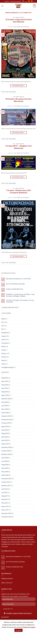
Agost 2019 (5, 426)
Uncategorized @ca (7, 367)
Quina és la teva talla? (15, 1)
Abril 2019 (4, 437)
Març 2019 (4, 440)
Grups (17, 17)
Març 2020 (4, 409)
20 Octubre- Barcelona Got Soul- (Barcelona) (18, 100)
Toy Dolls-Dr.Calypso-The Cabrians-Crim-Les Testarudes (20, 301)
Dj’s (2, 325)
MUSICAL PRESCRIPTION (14, 289)
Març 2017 (4, 503)
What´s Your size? (6, 582)
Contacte (6, 1)
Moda (3, 346)
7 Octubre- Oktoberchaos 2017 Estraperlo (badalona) (18, 191)
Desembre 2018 (6, 447)
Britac (27, 26)
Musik (3, 360)
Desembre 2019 (6, 416)
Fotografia (4, 332)
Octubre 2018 (5, 451)
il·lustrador (4, 343)
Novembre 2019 (6, 419)
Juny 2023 (4, 388)
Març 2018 (4, 471)
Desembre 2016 (6, 513)
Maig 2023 (4, 392)
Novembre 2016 (6, 517)
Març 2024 (4, 385)
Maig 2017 (4, 496)
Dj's (14, 17)
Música (22, 17)
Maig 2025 (4, 378)
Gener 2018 (5, 475)
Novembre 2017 (6, 478)
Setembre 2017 (6, 485)
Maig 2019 (4, 433)
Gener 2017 (5, 510)
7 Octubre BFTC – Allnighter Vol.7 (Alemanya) (18, 147)
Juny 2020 (4, 405)
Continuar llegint (18, 85)
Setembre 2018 (6, 454)
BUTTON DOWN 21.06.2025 (15, 284)
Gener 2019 (5, 444)
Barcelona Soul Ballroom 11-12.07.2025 (18, 278)
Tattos (3, 364)
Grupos (3, 336)
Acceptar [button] (18, 630)
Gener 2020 (5, 412)
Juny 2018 (4, 461)
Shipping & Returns (7, 578)
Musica (3, 357)
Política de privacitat (25, 613)
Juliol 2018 (4, 457)
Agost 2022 (5, 395)
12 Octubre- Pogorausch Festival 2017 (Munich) (18, 20)
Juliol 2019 (4, 430)
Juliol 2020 (4, 402)
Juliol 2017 (4, 489)
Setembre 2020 (6, 398)
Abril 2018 (4, 468)
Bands (3, 319)
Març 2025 (4, 381)
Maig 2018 (4, 464)
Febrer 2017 (5, 506)
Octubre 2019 (5, 423)
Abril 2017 (4, 499)
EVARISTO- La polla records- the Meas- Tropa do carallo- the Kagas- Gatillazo (20, 295)
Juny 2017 (4, 492)
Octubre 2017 (5, 482)
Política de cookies (29, 627)
